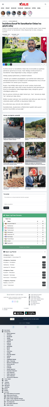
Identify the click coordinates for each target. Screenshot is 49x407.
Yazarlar (6, 382)
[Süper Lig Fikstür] (45, 251)
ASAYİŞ (9, 366)
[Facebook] (13, 302)
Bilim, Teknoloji (11, 361)
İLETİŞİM (5, 309)
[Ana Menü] (3, 4)
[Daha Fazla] (11, 64)
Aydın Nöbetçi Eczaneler (36, 294)
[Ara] (45, 4)
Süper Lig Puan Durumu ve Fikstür (16, 400)
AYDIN (2, 8)
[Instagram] (15, 302)
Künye (6, 388)
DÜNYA (9, 343)
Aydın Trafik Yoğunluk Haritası (15, 398)
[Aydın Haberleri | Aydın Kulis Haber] (24, 4)
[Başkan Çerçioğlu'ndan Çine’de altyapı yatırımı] (35, 127)
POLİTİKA (9, 351)
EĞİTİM (34, 8)
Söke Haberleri (11, 375)
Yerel (8, 349)
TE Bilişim (28, 323)
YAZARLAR (20, 8)
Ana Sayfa (7, 330)
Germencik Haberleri (12, 377)
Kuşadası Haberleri (12, 370)
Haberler (4, 21)
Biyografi (7, 385)
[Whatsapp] (17, 302)
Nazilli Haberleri (11, 369)
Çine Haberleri (10, 372)
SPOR (8, 357)
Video (6, 380)
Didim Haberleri (11, 374)
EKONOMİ (13, 8)
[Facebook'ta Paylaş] (4, 64)
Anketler (6, 387)
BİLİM (8, 348)
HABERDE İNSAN (11, 359)
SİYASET (8, 8)
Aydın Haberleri (13, 21)
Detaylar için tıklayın (24, 247)
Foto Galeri (7, 379)
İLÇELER (9, 367)
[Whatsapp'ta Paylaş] (8, 64)
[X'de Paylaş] (6, 64)
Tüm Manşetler (34, 301)
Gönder (6, 207)
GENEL (39, 8)
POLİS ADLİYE (10, 364)
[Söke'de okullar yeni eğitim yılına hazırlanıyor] (13, 176)
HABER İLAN (27, 8)
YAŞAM (9, 344)
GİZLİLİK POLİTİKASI (8, 308)
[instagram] (25, 327)
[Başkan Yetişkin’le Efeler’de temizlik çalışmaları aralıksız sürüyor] (13, 127)
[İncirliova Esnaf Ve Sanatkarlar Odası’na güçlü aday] (24, 50)
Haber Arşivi (33, 304)
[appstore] (19, 313)
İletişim (6, 390)
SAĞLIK (9, 356)
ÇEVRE (9, 353)
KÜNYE (27, 308)
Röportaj (6, 383)
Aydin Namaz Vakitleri (35, 297)
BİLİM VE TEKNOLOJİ (12, 362)
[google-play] (30, 313)
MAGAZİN (9, 346)
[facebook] (13, 327)
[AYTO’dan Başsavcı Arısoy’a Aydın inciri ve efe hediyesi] (35, 176)
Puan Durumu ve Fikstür (36, 300)
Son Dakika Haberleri (35, 303)
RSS (13, 319)
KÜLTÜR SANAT (11, 354)
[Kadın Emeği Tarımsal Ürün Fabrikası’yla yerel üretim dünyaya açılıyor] (13, 152)
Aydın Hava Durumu (35, 296)
